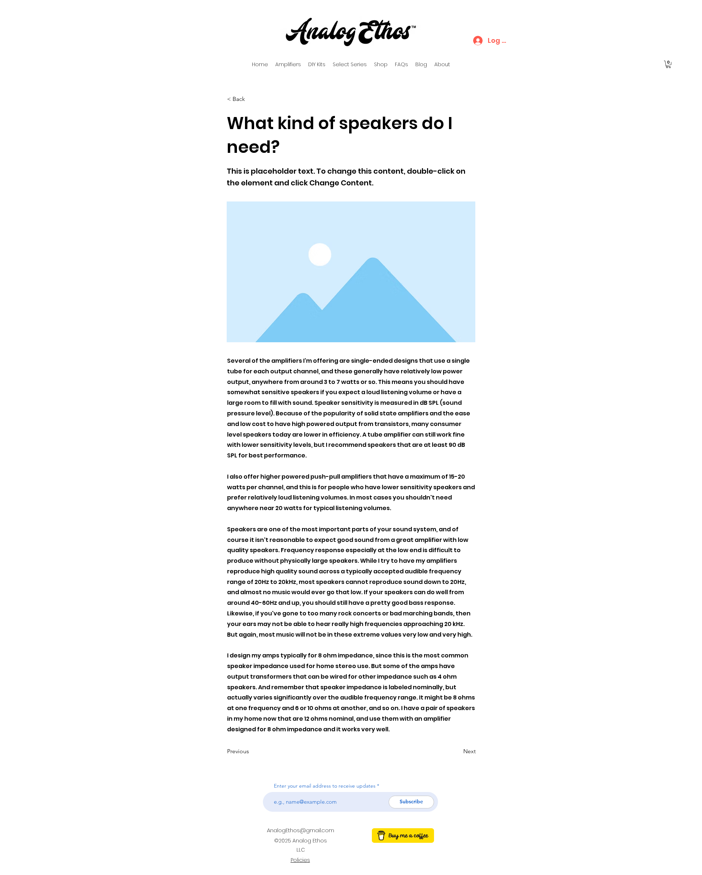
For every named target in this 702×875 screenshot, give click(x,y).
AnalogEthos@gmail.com (300, 830)
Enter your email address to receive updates (324, 785)
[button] (668, 64)
